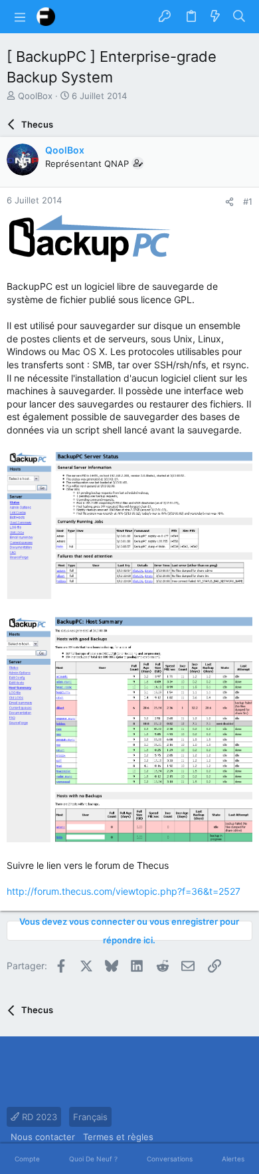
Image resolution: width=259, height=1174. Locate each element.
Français (90, 1117)
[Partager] (229, 201)
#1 (247, 201)
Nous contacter (43, 1136)
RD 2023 (38, 1117)
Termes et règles (118, 1136)
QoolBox (35, 95)
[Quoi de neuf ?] (215, 16)
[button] (20, 17)
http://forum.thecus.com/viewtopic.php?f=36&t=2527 (123, 891)
